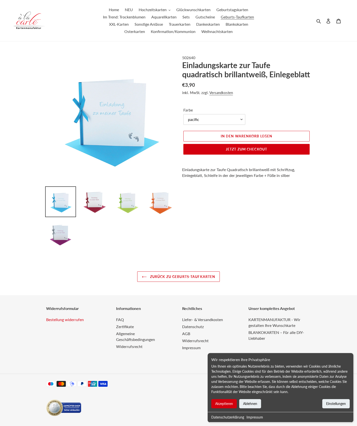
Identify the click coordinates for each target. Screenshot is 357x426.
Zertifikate (125, 326)
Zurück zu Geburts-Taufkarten (182, 277)
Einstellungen (336, 404)
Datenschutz (193, 326)
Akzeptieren (224, 404)
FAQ (120, 319)
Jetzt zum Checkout (246, 149)
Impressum (254, 417)
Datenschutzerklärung (227, 417)
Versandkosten (221, 92)
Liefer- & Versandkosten (202, 319)
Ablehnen (250, 404)
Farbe (188, 110)
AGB (186, 333)
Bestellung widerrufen (65, 319)
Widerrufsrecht (129, 346)
